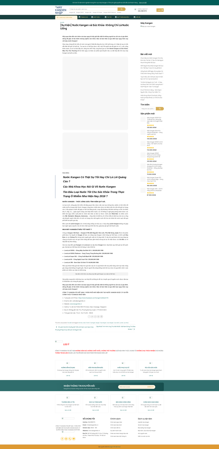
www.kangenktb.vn (76, 304)
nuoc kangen (110, 322)
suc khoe (126, 322)
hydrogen (92, 322)
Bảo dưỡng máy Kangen (144, 428)
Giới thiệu (97, 17)
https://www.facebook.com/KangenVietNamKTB (93, 298)
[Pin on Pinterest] (98, 316)
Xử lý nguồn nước (142, 433)
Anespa (119, 12)
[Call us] (70, 438)
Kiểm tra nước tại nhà (144, 436)
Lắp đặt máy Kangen (143, 422)
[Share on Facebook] (89, 316)
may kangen (103, 322)
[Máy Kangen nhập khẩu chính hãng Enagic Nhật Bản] (61, 10)
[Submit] (122, 9)
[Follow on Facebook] (62, 438)
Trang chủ (84, 17)
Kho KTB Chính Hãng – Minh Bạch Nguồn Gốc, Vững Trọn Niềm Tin (151, 91)
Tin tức (109, 17)
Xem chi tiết (143, 3)
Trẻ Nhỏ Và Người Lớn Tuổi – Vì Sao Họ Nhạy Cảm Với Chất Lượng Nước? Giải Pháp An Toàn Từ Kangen (152, 84)
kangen (98, 322)
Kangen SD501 (80, 12)
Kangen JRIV (88, 12)
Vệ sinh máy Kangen (143, 425)
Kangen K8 (72, 12)
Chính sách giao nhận (116, 422)
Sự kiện (62, 22)
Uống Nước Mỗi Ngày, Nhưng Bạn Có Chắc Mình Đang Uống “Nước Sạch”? (152, 72)
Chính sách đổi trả (115, 428)
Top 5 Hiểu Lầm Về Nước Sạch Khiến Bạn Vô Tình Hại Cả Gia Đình (152, 78)
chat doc (80, 322)
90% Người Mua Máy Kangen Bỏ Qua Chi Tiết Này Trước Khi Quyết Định (152, 67)
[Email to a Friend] (95, 316)
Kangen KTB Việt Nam (115, 447)
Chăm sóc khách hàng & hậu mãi (119, 433)
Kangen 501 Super (97, 12)
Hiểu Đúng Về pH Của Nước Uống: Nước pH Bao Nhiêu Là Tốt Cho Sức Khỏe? (151, 97)
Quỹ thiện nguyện (123, 17)
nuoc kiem (116, 322)
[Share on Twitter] (92, 316)
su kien (121, 322)
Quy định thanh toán (115, 430)
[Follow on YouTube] (74, 438)
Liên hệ (138, 17)
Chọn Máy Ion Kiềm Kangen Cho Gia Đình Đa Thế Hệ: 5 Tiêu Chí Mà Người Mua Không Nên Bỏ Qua (152, 60)
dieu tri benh (86, 322)
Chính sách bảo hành (116, 425)
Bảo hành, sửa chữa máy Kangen (147, 430)
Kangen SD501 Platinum (110, 12)
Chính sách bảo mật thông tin (118, 436)
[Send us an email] (66, 438)
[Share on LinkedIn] (101, 316)
